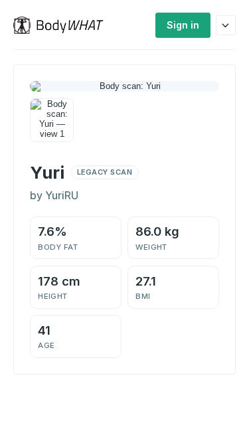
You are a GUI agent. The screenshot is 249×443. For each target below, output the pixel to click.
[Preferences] (226, 25)
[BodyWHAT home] (63, 25)
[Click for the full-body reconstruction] (124, 86)
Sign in (183, 25)
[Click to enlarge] (52, 120)
